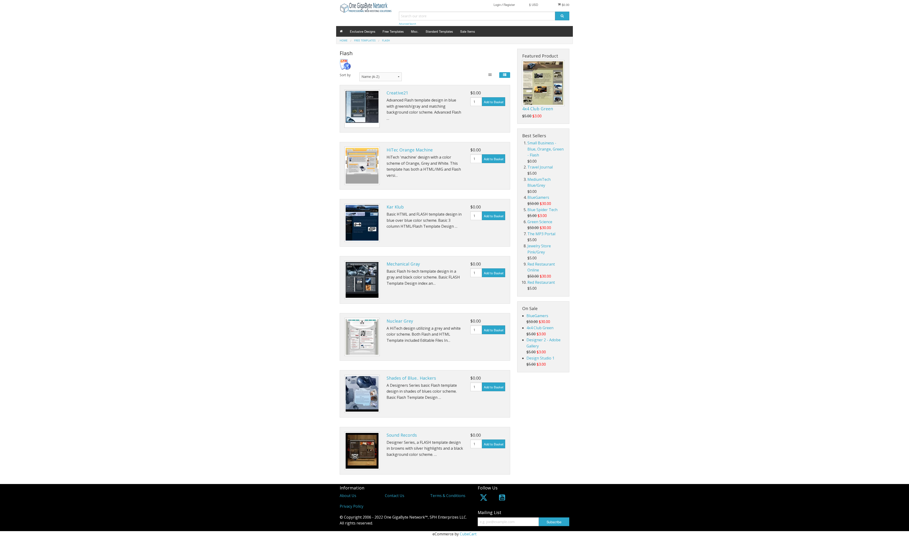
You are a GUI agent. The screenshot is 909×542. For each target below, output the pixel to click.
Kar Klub (395, 207)
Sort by (345, 75)
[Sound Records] (362, 451)
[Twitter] (483, 498)
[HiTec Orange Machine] (362, 166)
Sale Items (467, 31)
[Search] (562, 16)
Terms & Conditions (447, 495)
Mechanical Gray (403, 264)
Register (509, 4)
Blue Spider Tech (542, 209)
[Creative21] (362, 109)
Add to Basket (494, 102)
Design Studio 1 (540, 358)
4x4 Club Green (537, 108)
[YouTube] (502, 498)
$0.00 (565, 4)
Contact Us (394, 495)
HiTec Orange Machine (410, 150)
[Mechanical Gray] (362, 280)
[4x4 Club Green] (543, 83)
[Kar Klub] (362, 223)
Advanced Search (407, 23)
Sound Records (402, 435)
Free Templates (393, 31)
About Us (348, 495)
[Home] (341, 31)
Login (497, 4)
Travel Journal (540, 167)
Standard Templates (439, 31)
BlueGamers (538, 197)
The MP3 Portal (541, 233)
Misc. (415, 31)
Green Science (539, 221)
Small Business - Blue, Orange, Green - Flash (545, 149)
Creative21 (397, 93)
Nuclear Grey (400, 321)
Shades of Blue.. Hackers (411, 378)
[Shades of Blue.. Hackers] (362, 394)
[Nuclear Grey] (362, 337)
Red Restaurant (541, 282)
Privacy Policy (351, 506)
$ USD (533, 4)
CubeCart (468, 534)
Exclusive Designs (362, 31)
